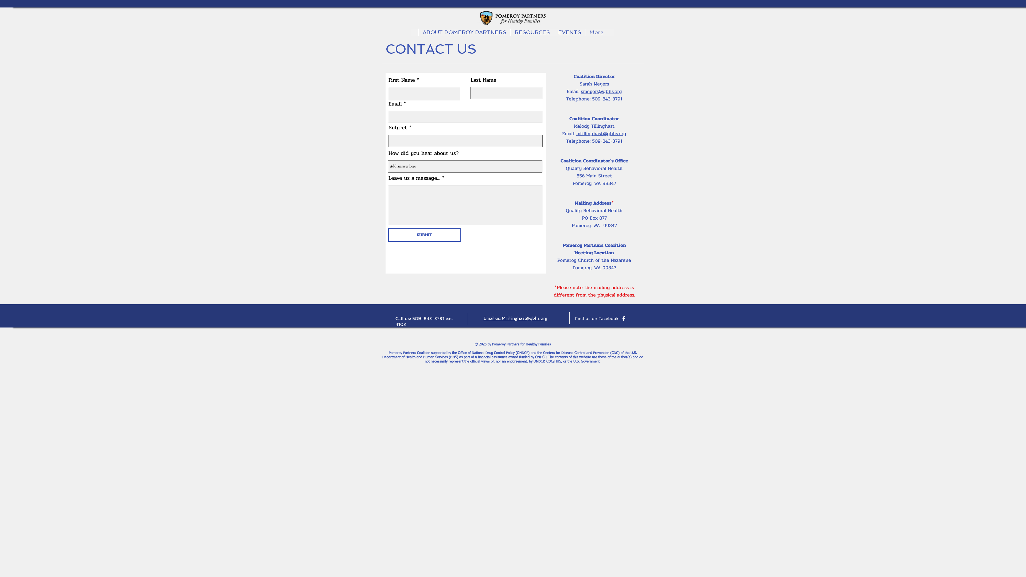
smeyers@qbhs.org (601, 91)
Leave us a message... (414, 178)
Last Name (483, 80)
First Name (401, 80)
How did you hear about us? (423, 153)
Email (395, 104)
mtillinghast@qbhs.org (601, 133)
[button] (569, 32)
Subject (398, 127)
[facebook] (623, 318)
